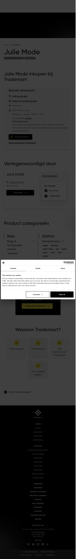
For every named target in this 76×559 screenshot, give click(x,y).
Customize (36, 294)
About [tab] (63, 268)
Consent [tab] (13, 268)
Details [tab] (38, 268)
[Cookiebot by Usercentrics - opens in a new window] (65, 262)
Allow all (62, 294)
